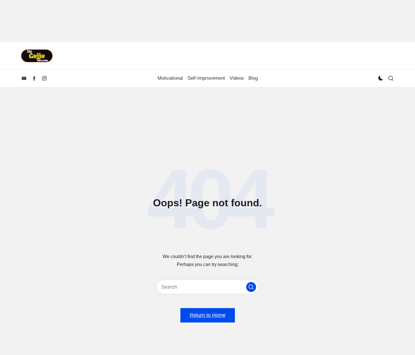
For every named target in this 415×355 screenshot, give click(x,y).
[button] (251, 287)
